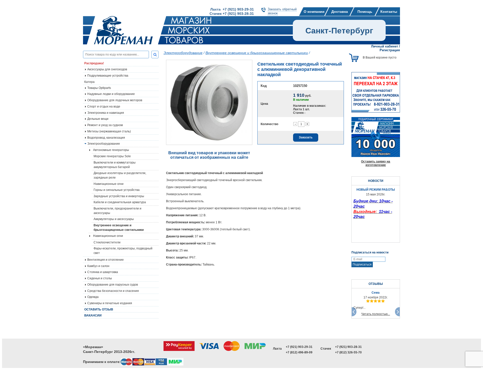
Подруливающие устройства (107, 75)
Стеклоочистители (107, 242)
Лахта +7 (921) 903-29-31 (232, 9)
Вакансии (93, 315)
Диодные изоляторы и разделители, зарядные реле (120, 175)
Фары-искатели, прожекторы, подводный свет (123, 251)
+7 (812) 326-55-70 (348, 352)
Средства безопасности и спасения (113, 291)
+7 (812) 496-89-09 (299, 352)
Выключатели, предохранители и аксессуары (117, 211)
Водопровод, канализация (106, 137)
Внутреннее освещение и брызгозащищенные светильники (119, 228)
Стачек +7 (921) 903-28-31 (232, 14)
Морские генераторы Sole (112, 156)
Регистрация (390, 50)
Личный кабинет (384, 46)
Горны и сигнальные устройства (117, 190)
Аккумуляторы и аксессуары (114, 219)
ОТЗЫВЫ (376, 284)
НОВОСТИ (375, 181)
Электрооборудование (183, 53)
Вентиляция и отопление (105, 259)
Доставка (339, 12)
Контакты (388, 12)
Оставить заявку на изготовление (375, 163)
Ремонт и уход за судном (105, 125)
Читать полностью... (375, 314)
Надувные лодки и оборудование (111, 94)
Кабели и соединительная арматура (120, 202)
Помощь (364, 12)
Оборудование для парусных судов (112, 284)
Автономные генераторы (111, 150)
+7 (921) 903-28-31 (348, 347)
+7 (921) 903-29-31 (299, 347)
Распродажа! (94, 63)
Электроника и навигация (105, 113)
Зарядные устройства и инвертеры (119, 196)
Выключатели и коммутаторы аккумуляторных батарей (115, 165)
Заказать (305, 137)
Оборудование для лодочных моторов (114, 100)
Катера (89, 82)
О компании (314, 12)
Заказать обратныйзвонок (282, 11)
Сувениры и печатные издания (109, 303)
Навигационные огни (109, 184)
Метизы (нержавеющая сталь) (109, 131)
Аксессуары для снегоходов (107, 69)
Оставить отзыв (98, 309)
